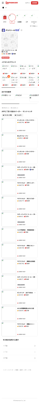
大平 (25, 370)
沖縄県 (16, 370)
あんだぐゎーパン (22, 136)
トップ (4, 370)
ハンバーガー (11, 370)
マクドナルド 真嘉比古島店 (26, 261)
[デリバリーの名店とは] (21, 30)
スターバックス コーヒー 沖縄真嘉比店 (26, 215)
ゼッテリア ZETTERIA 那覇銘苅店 (26, 294)
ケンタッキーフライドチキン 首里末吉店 (27, 121)
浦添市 (21, 370)
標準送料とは (6, 108)
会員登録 (34, 3)
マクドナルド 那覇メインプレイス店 (26, 325)
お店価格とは (15, 108)
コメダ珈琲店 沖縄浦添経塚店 (26, 231)
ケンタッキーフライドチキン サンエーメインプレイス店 (27, 152)
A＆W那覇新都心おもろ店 (25, 308)
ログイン (27, 3)
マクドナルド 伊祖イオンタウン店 (26, 247)
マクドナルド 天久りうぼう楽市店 (26, 200)
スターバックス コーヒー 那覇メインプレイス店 (26, 278)
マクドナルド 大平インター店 (26, 184)
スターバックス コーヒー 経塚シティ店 (26, 168)
